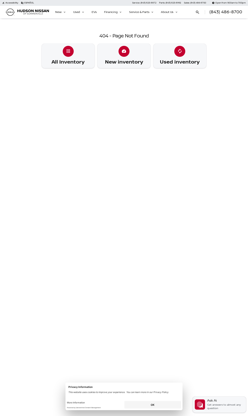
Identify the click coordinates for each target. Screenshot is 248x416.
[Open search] (197, 12)
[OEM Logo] (10, 12)
